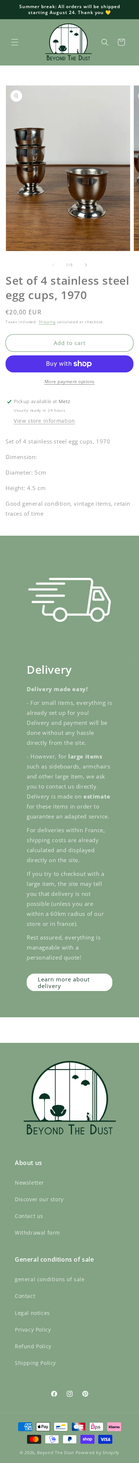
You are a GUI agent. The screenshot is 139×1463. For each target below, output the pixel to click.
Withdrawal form (37, 1232)
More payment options (69, 381)
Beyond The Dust (55, 1452)
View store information (44, 420)
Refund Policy (33, 1346)
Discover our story (39, 1199)
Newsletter (29, 1182)
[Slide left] (53, 265)
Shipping (47, 321)
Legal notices (32, 1312)
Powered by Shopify (98, 1452)
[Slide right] (86, 265)
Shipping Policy (35, 1362)
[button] (15, 42)
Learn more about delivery (64, 982)
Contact (25, 1295)
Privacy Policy (33, 1329)
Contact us (29, 1215)
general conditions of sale (50, 1279)
